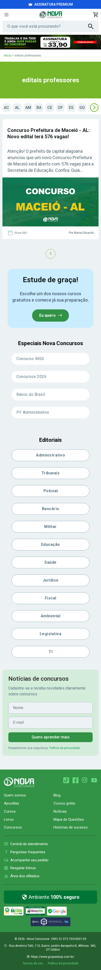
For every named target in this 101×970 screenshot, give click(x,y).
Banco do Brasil (30, 394)
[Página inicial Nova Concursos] (19, 782)
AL (17, 107)
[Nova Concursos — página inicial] (50, 15)
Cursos (10, 811)
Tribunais (50, 473)
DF (60, 107)
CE (49, 107)
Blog (57, 795)
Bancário (50, 508)
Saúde (50, 562)
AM (28, 107)
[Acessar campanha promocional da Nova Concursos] (50, 42)
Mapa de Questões (68, 819)
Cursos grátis (64, 803)
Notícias (60, 811)
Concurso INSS (30, 358)
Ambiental (51, 616)
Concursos (13, 827)
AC (6, 107)
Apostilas (11, 803)
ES (71, 107)
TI (50, 651)
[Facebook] (75, 780)
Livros (9, 819)
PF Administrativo (32, 412)
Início (7, 55)
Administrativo (50, 455)
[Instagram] (85, 780)
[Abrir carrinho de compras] (96, 15)
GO (82, 107)
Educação (50, 544)
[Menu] (6, 15)
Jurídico (51, 580)
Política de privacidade (64, 748)
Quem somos (15, 795)
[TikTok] (66, 780)
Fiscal (50, 598)
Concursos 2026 (31, 376)
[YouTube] (94, 780)
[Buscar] (93, 26)
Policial (50, 491)
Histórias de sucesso (70, 827)
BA (39, 107)
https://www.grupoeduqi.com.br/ (52, 956)
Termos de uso (33, 963)
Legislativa (51, 633)
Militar (50, 526)
